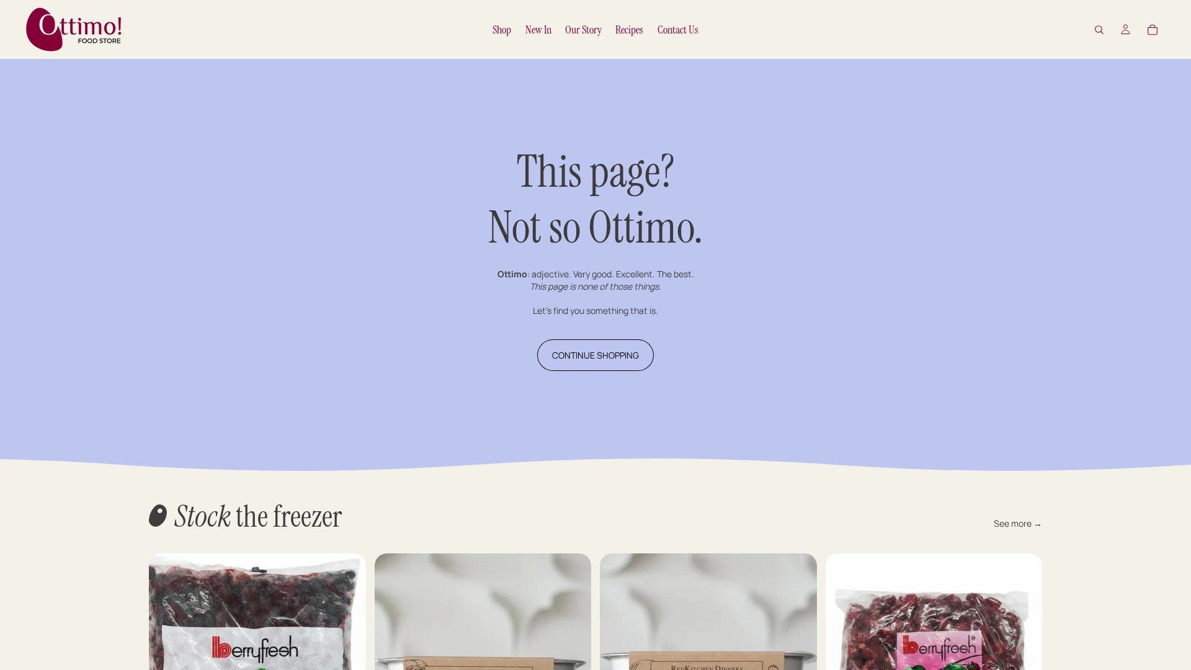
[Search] (1099, 29)
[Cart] (1152, 29)
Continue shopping (595, 355)
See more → (1018, 523)
